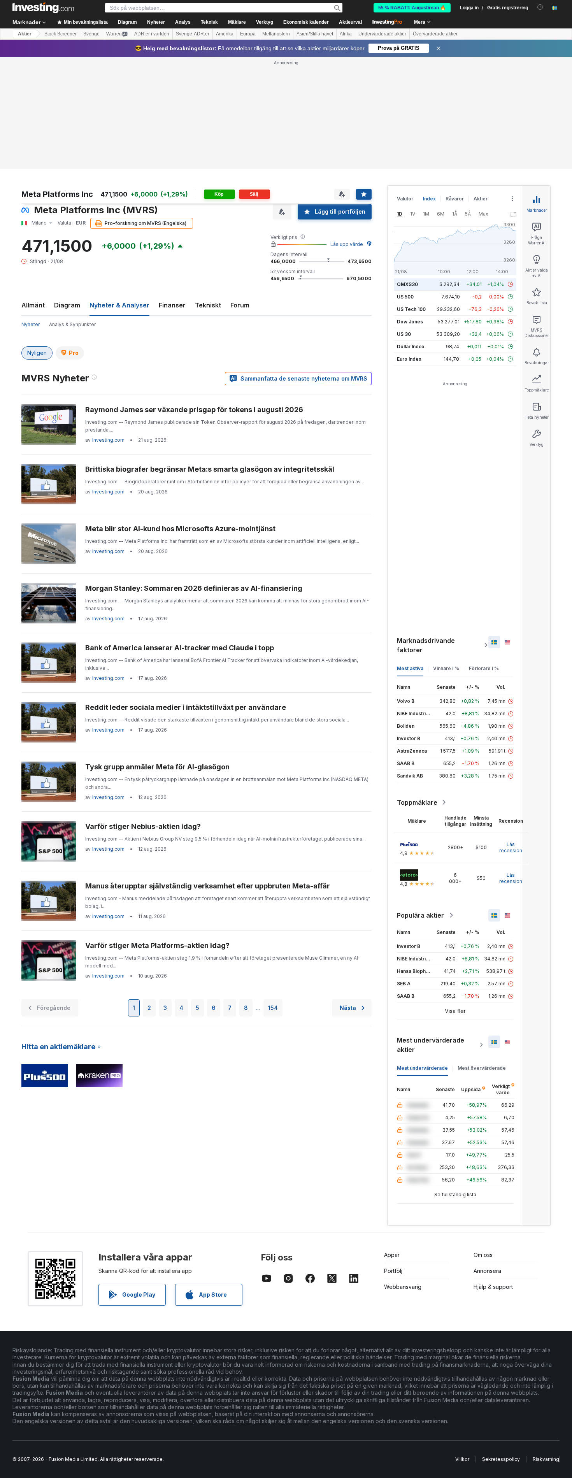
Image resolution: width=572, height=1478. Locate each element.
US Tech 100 (411, 309)
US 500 (405, 297)
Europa (248, 34)
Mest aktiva (410, 668)
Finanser (172, 305)
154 (273, 1007)
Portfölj (393, 1270)
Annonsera (487, 1270)
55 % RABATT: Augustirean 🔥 (412, 8)
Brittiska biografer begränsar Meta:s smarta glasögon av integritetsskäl (209, 469)
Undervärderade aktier (382, 34)
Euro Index (409, 359)
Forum (239, 305)
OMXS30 (407, 284)
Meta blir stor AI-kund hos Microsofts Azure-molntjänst (180, 529)
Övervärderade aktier (435, 34)
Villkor (462, 1459)
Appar (392, 1255)
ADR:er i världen (151, 34)
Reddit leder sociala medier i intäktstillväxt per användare (185, 707)
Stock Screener (60, 34)
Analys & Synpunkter (72, 324)
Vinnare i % (446, 668)
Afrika (346, 34)
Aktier (25, 34)
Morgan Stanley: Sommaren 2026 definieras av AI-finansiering (193, 588)
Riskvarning (546, 1459)
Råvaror (455, 199)
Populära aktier (420, 915)
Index (429, 199)
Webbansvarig (402, 1286)
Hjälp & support (493, 1286)
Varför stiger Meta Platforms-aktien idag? (157, 945)
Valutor (405, 199)
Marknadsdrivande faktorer (426, 645)
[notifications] (540, 7)
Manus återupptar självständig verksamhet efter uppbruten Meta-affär (207, 886)
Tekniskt (208, 305)
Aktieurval (350, 22)
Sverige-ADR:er (192, 34)
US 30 (404, 334)
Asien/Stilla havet (315, 34)
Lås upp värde (346, 244)
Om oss (483, 1255)
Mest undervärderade (422, 1068)
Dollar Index (411, 346)
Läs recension (510, 847)
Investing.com (108, 440)
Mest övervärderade (482, 1068)
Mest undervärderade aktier (430, 1044)
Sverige (91, 34)
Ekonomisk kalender (306, 22)
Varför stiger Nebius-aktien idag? (143, 826)
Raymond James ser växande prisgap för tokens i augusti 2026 (194, 409)
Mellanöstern (276, 34)
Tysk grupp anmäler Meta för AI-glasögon (157, 767)
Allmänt (33, 305)
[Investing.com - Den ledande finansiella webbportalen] (43, 7)
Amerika (224, 34)
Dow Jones (410, 322)
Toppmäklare (417, 802)
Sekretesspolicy (501, 1459)
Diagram (67, 305)
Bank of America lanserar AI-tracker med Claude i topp (179, 648)
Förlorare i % (484, 668)
